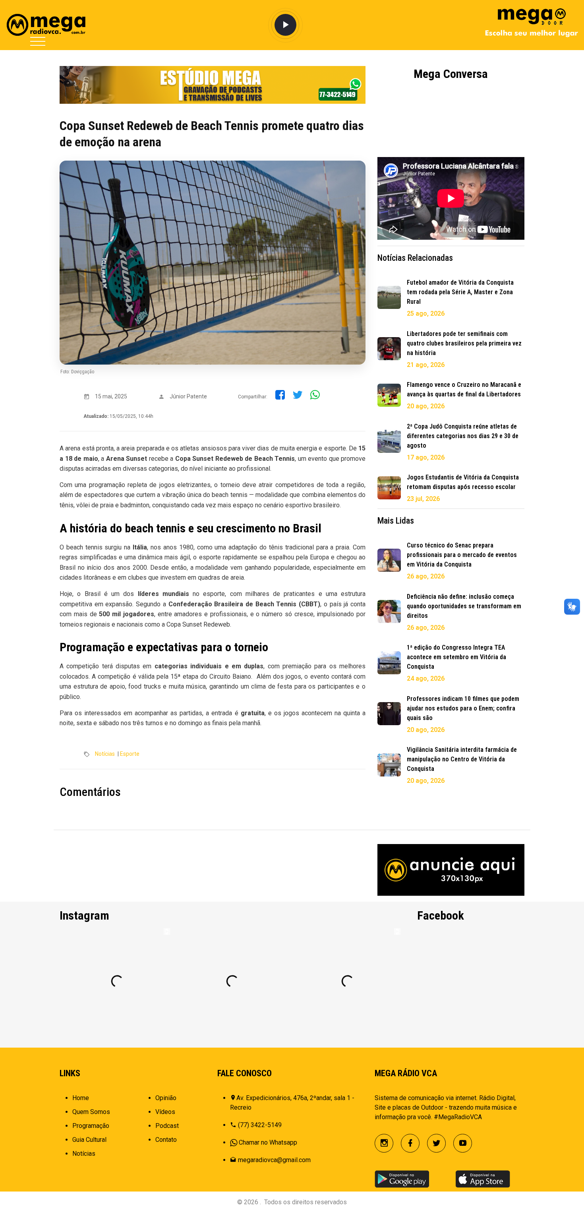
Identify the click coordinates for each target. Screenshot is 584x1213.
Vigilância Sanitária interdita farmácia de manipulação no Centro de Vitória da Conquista (462, 759)
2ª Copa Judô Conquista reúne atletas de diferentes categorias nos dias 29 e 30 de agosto (462, 436)
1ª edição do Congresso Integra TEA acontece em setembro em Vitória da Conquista (456, 657)
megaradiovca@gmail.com (274, 1160)
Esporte (129, 754)
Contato (166, 1139)
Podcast (167, 1126)
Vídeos (165, 1112)
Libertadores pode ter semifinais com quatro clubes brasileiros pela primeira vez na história (464, 343)
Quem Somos (91, 1112)
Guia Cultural (89, 1139)
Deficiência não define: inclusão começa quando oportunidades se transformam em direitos (464, 606)
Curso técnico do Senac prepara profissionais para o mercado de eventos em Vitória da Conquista (462, 554)
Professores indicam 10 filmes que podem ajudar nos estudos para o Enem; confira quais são (463, 708)
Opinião (165, 1098)
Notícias (105, 754)
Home (80, 1098)
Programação (90, 1126)
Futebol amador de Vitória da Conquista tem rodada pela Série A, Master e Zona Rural (460, 292)
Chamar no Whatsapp (268, 1142)
